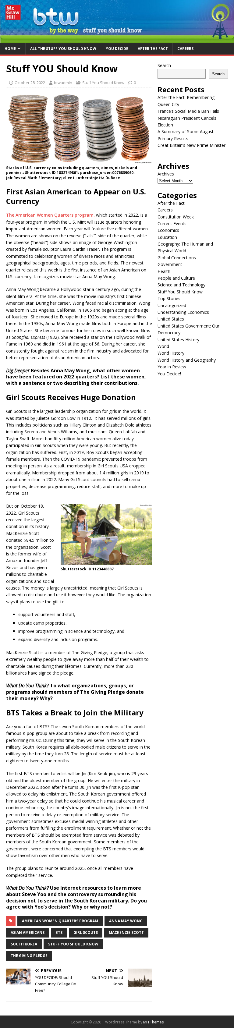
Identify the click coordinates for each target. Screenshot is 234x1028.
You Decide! (169, 374)
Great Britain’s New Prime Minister (191, 145)
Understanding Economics (183, 312)
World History (171, 353)
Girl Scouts (85, 932)
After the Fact (153, 48)
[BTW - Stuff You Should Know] (117, 39)
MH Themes (153, 1022)
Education (167, 237)
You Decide (117, 48)
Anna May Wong (126, 920)
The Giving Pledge (29, 955)
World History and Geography (187, 360)
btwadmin (63, 82)
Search (164, 65)
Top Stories (169, 298)
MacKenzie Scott (126, 932)
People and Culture (176, 278)
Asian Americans (27, 932)
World (163, 346)
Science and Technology (181, 285)
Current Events (172, 223)
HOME (10, 48)
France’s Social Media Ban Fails (188, 111)
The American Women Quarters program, (50, 215)
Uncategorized (172, 305)
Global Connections (177, 258)
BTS (58, 932)
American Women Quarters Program (60, 920)
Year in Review (172, 367)
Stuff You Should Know (103, 82)
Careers (185, 48)
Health (164, 271)
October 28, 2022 (30, 82)
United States (171, 319)
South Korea (24, 944)
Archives (166, 174)
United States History (178, 339)
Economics (168, 230)
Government (170, 264)
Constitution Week (176, 217)
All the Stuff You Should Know (63, 48)
